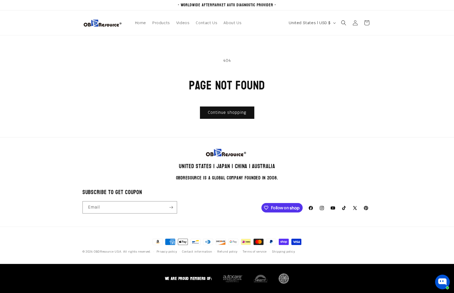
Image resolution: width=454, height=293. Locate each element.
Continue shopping (227, 112)
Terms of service (255, 251)
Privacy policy (167, 251)
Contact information (197, 251)
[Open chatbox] (442, 282)
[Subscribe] (171, 207)
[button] (343, 23)
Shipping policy (283, 251)
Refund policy (227, 251)
